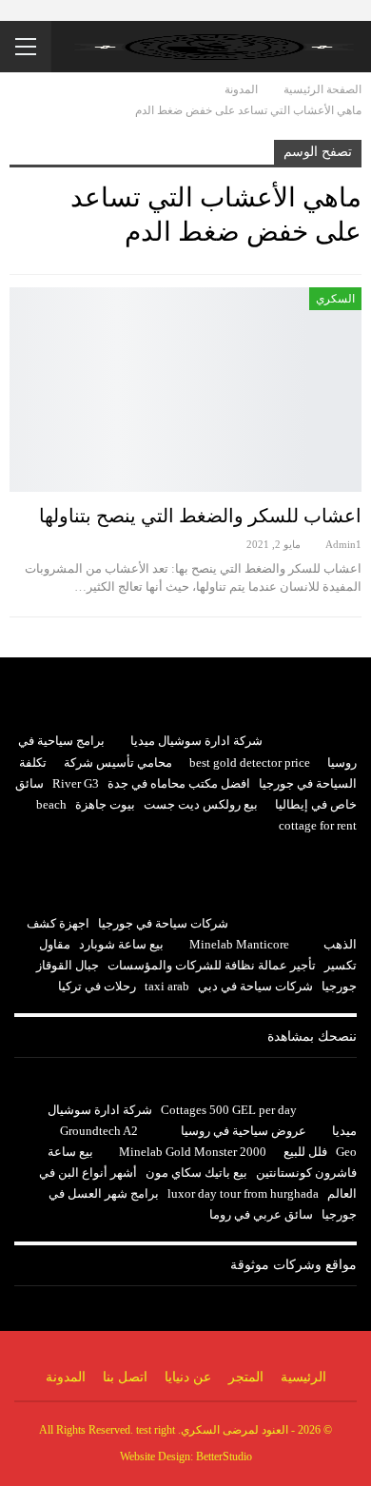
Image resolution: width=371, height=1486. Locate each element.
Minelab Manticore (239, 944)
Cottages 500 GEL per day (229, 1110)
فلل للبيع (305, 1151)
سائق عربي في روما (261, 1214)
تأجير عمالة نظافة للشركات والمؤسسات (211, 965)
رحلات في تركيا (97, 986)
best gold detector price (249, 762)
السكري (335, 298)
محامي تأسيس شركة (118, 762)
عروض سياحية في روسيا (243, 1131)
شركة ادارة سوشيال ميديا (196, 740)
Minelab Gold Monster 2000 (192, 1151)
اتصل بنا (125, 1377)
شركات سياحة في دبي (255, 986)
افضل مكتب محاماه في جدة (178, 783)
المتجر (246, 1377)
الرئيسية (303, 1377)
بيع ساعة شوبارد (121, 944)
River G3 (75, 783)
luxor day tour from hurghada (243, 1193)
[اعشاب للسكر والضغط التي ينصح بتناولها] (185, 389)
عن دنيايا (188, 1377)
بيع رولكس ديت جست (201, 804)
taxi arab (167, 986)
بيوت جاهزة (105, 804)
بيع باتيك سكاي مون (196, 1172)
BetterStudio (224, 1456)
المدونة (66, 1377)
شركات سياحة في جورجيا (163, 923)
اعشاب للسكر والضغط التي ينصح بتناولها (200, 515)
